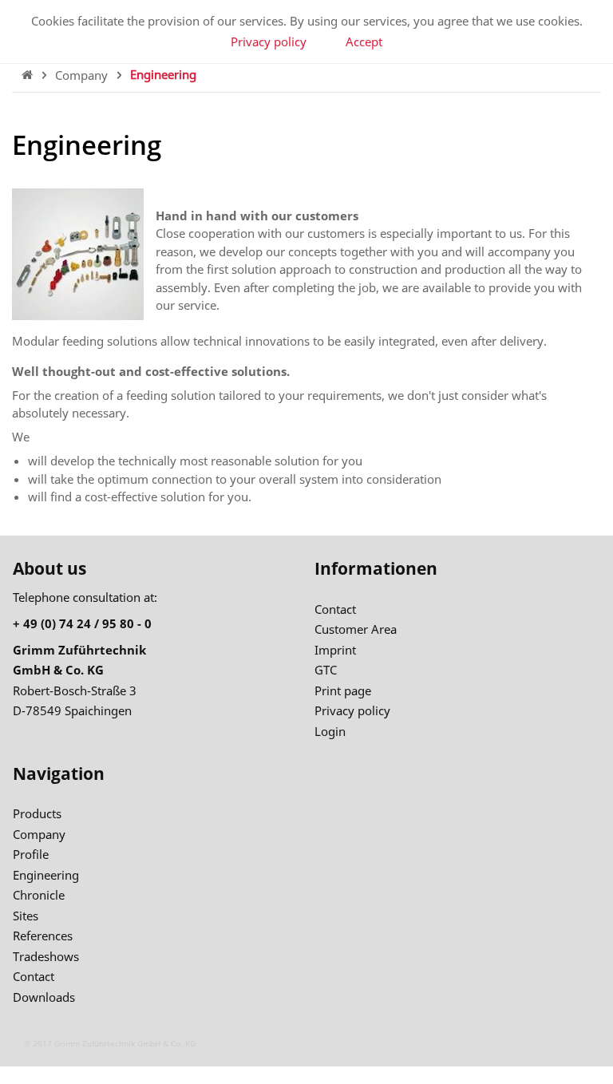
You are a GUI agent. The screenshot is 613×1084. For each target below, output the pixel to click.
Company (83, 74)
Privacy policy (268, 41)
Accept (364, 41)
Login (330, 731)
